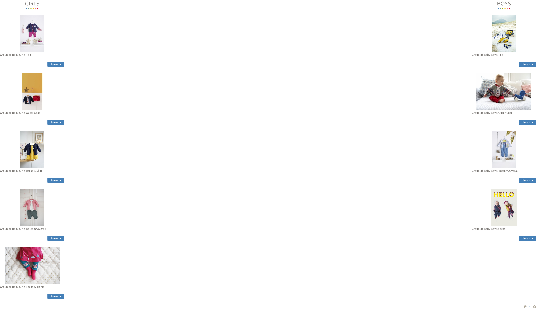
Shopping (54, 64)
